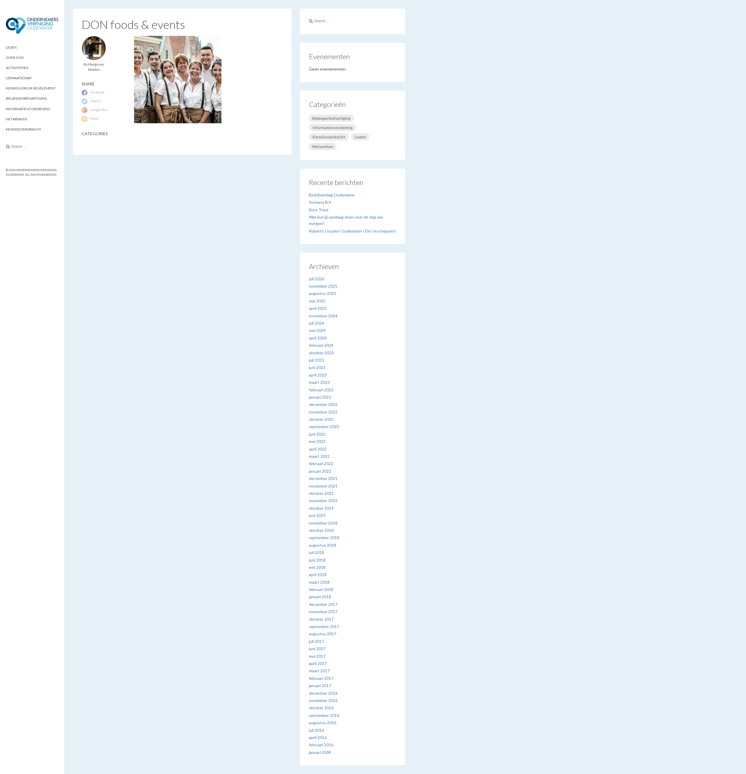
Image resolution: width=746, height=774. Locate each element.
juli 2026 (316, 278)
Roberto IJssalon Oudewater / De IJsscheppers (352, 230)
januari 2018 (320, 596)
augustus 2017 (322, 633)
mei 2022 (317, 441)
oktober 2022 (321, 419)
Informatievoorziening (28, 109)
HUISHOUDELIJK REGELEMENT (31, 88)
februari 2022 (321, 463)
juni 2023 (317, 367)
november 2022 (323, 411)
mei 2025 (317, 300)
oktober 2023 (321, 352)
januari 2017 (320, 685)
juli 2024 (316, 323)
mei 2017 (317, 656)
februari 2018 (321, 589)
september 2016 (324, 715)
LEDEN (11, 47)
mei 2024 (317, 330)
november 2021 (323, 485)
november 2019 (323, 500)
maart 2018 (319, 582)
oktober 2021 (321, 493)
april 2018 (318, 574)
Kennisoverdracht (23, 129)
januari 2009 (320, 752)
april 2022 (318, 448)
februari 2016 (321, 744)
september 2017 (324, 626)
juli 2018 (316, 552)
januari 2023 (320, 397)
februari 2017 (321, 678)
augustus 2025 (322, 293)
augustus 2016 (322, 722)
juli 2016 (316, 730)
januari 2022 (320, 471)
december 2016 (323, 693)
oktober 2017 (321, 619)
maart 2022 (319, 456)
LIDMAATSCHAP (18, 78)
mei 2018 (317, 567)
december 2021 (323, 478)
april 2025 (318, 308)
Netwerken (16, 119)
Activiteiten (17, 68)
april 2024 (318, 337)
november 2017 (323, 611)
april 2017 (318, 663)
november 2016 (323, 700)
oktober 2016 (321, 707)
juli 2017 (316, 641)
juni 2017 (317, 648)
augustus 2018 (322, 545)
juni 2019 (317, 515)
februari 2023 (321, 389)
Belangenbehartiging (26, 98)
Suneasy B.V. (320, 202)
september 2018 (324, 537)
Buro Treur (319, 209)
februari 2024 (321, 345)
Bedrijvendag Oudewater (332, 194)
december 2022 (323, 404)
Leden (360, 136)
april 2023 (318, 374)
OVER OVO (15, 57)
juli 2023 (316, 360)
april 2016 (318, 737)
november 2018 (323, 522)
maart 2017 (319, 670)
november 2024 (323, 315)
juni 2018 (317, 559)
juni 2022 (317, 434)
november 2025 (323, 286)
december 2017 (323, 604)
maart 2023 (319, 382)
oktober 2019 (321, 508)
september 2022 (324, 426)
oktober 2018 (321, 530)
